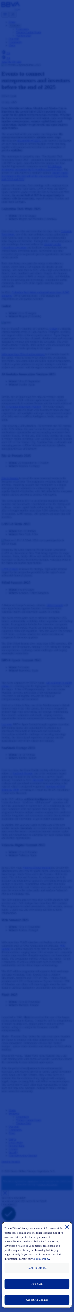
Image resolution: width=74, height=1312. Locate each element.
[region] (37, 1265)
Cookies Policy (40, 1258)
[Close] (67, 1227)
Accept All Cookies (37, 1299)
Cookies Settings (37, 1267)
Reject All (37, 1283)
